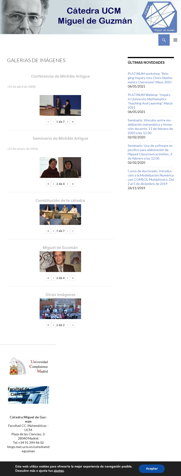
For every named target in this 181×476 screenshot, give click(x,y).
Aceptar (152, 468)
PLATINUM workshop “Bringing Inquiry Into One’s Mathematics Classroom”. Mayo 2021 (150, 78)
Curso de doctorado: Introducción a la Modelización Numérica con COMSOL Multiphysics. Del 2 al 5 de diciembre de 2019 (151, 177)
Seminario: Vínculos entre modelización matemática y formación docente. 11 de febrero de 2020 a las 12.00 (150, 126)
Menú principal (175, 40)
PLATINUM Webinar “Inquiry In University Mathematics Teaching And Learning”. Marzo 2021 (150, 101)
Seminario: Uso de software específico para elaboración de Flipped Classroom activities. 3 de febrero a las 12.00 (151, 152)
